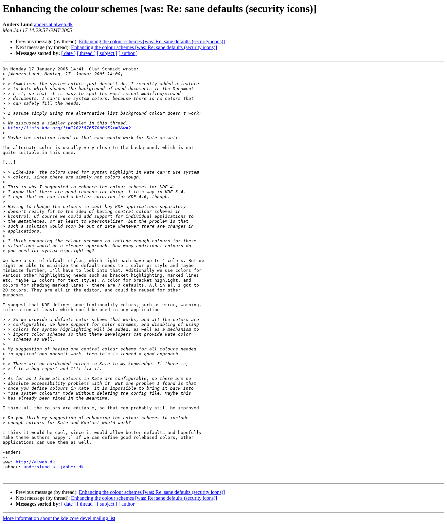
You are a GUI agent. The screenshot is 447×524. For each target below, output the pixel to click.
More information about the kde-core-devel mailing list (59, 518)
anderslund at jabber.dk (54, 466)
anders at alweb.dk (53, 24)
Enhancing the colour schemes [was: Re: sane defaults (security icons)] (152, 41)
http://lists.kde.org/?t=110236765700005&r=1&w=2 (69, 127)
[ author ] (127, 53)
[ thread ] (86, 53)
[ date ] (68, 53)
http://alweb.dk (35, 461)
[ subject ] (107, 53)
